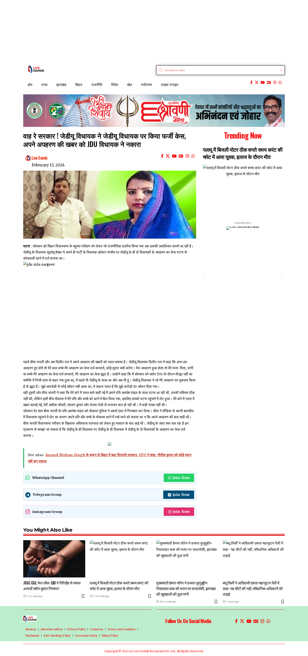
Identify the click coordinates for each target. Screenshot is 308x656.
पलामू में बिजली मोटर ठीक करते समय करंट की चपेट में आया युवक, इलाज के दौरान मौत (243, 153)
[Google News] (269, 82)
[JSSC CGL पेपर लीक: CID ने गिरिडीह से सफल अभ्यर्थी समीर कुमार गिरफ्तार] (54, 558)
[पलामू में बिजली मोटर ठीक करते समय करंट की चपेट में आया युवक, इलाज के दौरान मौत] (121, 558)
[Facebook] (251, 82)
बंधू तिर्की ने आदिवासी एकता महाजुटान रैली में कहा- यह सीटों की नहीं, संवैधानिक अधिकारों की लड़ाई (253, 588)
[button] (203, 276)
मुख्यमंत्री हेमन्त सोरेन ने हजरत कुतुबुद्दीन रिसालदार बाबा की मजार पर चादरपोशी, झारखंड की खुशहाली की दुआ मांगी (186, 588)
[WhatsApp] (280, 82)
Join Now (181, 477)
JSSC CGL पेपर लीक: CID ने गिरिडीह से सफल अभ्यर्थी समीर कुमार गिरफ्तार (51, 585)
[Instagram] (275, 82)
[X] (257, 82)
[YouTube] (263, 82)
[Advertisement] (135, 31)
